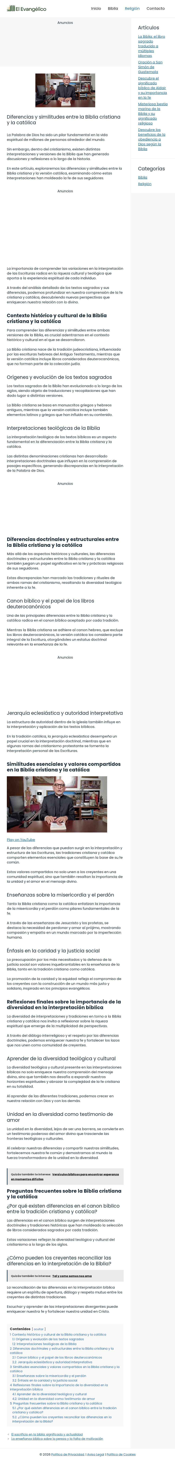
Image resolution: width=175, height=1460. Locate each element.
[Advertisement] (65, 44)
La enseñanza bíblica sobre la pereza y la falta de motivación (57, 1439)
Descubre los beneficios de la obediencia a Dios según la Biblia (151, 139)
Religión (132, 8)
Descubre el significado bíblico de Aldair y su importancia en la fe (152, 88)
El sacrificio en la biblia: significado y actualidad (47, 1434)
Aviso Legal (95, 1454)
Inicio (96, 8)
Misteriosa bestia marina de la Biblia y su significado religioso (153, 114)
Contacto (156, 8)
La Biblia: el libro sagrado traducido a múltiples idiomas (151, 46)
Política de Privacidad (67, 1454)
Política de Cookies (121, 1454)
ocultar (39, 1329)
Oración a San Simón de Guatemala (150, 67)
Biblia (113, 8)
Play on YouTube (21, 839)
